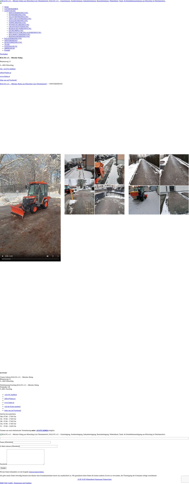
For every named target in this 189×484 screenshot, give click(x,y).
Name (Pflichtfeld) (6, 442)
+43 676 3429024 (10, 395)
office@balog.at (5, 73)
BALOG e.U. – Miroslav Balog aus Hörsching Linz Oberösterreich (23, 84)
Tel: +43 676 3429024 (7, 69)
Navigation (4, 54)
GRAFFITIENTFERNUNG (19, 27)
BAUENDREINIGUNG (13, 38)
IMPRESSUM (9, 48)
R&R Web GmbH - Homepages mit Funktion (16, 483)
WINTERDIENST (11, 40)
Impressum (99, 479)
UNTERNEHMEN (11, 9)
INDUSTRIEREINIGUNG (18, 13)
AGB (79, 479)
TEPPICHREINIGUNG (17, 23)
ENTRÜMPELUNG (16, 30)
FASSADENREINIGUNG (18, 21)
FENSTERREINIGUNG (13, 42)
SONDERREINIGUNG (17, 15)
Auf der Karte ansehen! (12, 406)
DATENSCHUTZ (10, 46)
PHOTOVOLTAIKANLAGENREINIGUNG (25, 32)
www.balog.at (5, 76)
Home (6, 7)
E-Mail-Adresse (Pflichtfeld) (10, 446)
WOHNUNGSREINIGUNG (19, 25)
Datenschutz (107, 479)
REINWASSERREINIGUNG (19, 36)
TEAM (6, 44)
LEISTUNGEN (10, 11)
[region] (94, 119)
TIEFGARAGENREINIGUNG (20, 19)
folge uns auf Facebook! (8, 80)
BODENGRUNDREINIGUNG (20, 28)
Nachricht (3, 464)
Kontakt (7, 50)
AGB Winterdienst (88, 479)
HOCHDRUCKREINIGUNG (19, 34)
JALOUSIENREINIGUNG (18, 17)
